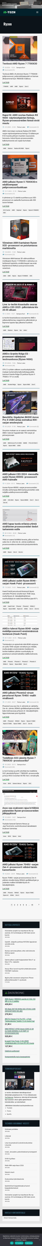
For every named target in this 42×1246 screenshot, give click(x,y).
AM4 (4, 276)
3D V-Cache (6, 210)
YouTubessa (9, 1097)
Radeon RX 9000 (19, 148)
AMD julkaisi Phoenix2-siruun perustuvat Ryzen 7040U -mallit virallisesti (19, 695)
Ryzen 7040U (17, 723)
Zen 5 (33, 384)
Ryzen (21, 86)
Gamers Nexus (17, 783)
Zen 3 (31, 500)
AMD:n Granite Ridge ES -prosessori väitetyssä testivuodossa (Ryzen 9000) (17, 356)
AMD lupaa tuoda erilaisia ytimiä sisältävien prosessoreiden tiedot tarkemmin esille (20, 526)
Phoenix (18, 606)
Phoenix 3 (25, 661)
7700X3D (5, 86)
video (25, 330)
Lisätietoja (29, 1243)
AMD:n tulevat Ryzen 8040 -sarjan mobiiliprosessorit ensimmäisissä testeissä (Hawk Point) (20, 631)
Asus (4, 783)
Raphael (19, 210)
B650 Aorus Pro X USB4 (14, 443)
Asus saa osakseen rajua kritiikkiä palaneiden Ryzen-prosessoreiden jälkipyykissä (20, 811)
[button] (37, 12)
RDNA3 (17, 721)
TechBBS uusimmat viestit (17, 1123)
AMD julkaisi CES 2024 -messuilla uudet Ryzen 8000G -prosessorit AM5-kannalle (20, 477)
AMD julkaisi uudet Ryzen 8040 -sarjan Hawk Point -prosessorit (19, 582)
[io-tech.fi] (9, 12)
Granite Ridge (12, 384)
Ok (12, 1243)
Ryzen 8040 (12, 609)
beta (19, 836)
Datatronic (15, 993)
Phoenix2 (25, 606)
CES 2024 (10, 500)
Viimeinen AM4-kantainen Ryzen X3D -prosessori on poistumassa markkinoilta (19, 245)
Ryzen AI (19, 609)
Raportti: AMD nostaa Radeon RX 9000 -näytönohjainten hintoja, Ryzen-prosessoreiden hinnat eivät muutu (20, 119)
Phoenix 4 (33, 661)
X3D (4, 212)
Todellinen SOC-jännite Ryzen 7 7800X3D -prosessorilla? (19, 759)
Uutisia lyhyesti (12, 924)
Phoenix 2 (17, 661)
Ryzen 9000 (26, 384)
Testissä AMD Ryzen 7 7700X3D (19, 63)
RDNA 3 (32, 606)
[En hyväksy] (40, 1240)
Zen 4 (26, 86)
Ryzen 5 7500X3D (34, 210)
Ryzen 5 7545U (7, 723)
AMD (16, 86)
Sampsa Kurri (20, 67)
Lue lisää (5, 82)
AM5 (11, 86)
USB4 (18, 445)
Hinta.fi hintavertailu (10, 1218)
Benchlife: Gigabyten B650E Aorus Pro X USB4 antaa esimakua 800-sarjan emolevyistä (20, 420)
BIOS (9, 783)
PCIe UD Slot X (33, 443)
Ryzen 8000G (24, 500)
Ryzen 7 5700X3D (23, 276)
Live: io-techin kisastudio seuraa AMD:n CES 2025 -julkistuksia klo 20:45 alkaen (20, 307)
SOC (30, 783)
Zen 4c (5, 502)
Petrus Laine (21, 127)
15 (32, 905)
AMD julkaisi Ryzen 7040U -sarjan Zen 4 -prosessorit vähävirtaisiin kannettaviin (20, 867)
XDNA (26, 609)
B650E (25, 443)
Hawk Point (11, 606)
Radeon (10, 148)
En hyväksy (19, 1243)
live (21, 330)
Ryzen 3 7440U (31, 721)
